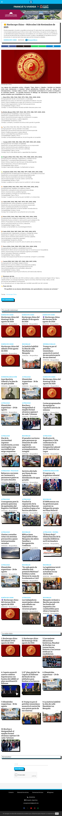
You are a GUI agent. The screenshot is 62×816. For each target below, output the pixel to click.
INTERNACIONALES (49, 344)
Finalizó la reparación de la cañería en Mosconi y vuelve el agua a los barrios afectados (31, 506)
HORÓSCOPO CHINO (10, 40)
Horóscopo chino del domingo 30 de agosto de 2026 (10, 319)
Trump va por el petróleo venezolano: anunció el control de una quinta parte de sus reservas (51, 352)
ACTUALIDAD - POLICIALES (9, 471)
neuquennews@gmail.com (31, 803)
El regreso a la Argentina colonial (51, 474)
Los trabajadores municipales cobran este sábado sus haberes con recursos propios (30, 604)
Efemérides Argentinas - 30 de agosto (30, 381)
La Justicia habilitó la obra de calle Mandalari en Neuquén (30, 349)
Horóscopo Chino (11, 294)
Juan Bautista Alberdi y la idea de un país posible (9, 381)
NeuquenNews (32, 40)
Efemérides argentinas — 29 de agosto (9, 407)
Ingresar (51, 792)
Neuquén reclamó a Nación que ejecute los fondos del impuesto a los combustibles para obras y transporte (51, 605)
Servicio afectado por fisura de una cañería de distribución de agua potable (31, 475)
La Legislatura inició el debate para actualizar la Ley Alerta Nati (51, 570)
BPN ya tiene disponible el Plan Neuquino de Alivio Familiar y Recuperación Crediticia (30, 540)
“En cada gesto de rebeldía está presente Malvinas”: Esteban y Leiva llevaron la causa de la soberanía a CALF (30, 572)
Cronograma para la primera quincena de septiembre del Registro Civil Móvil (9, 505)
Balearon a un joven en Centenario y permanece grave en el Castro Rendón (10, 476)
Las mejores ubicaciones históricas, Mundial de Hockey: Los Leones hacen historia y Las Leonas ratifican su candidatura (51, 646)
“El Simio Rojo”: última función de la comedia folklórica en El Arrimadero (51, 537)
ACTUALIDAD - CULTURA (50, 532)
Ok (57, 813)
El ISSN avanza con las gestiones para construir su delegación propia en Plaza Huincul (51, 506)
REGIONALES (26, 344)
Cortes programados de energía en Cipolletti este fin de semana (52, 406)
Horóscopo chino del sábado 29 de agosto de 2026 (31, 319)
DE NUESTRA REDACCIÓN (9, 377)
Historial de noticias (23, 792)
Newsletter (6, 757)
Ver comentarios (7, 299)
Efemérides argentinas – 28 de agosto (9, 569)
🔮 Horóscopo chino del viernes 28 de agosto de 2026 (51, 319)
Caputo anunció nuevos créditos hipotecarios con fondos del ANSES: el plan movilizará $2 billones (10, 677)
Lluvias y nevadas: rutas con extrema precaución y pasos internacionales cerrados (9, 538)
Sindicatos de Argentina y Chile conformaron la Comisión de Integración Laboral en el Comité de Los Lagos (51, 444)
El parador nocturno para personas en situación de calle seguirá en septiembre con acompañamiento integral (31, 444)
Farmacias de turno (37, 792)
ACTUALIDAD (26, 377)
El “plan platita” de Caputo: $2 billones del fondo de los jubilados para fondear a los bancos (31, 676)
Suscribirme (19, 768)
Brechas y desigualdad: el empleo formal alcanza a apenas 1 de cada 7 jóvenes (30, 409)
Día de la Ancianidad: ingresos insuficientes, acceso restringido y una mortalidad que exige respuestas (10, 444)
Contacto (11, 792)
